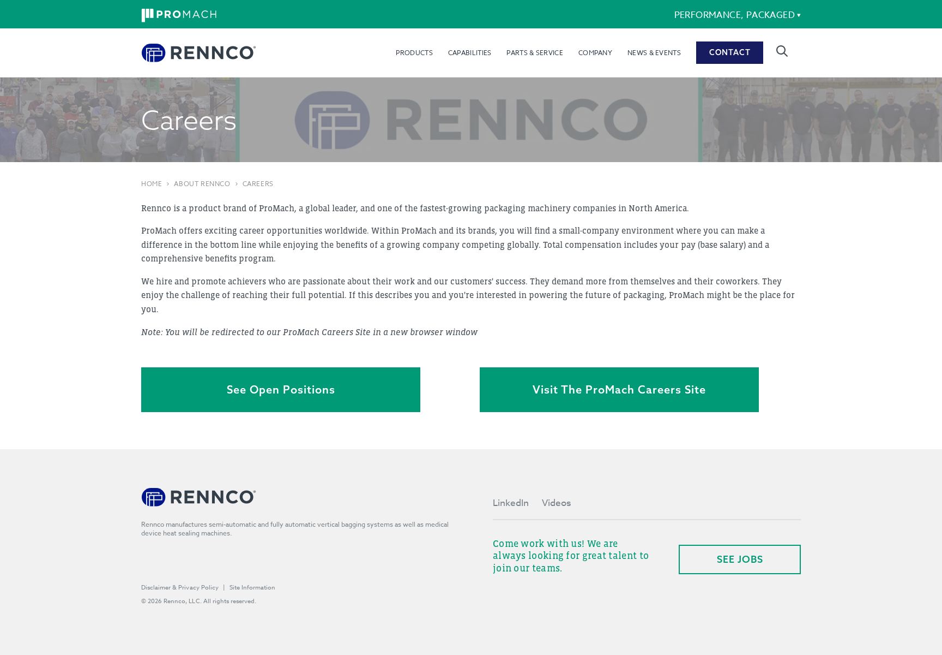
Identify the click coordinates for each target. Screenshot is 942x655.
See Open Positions (281, 389)
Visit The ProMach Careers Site (619, 389)
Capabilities (470, 52)
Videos (556, 503)
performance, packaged (734, 15)
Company (595, 52)
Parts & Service (534, 52)
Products (414, 52)
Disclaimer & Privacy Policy (180, 587)
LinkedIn (511, 503)
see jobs (740, 559)
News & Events (654, 52)
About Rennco (202, 184)
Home (151, 184)
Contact (730, 52)
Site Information (252, 587)
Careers (258, 184)
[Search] (782, 51)
